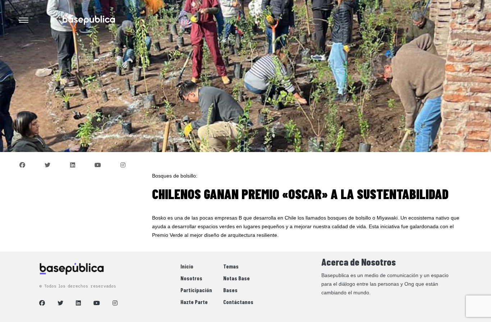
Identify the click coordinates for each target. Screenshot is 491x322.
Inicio (186, 266)
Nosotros (191, 278)
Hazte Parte (194, 302)
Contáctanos (238, 302)
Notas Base (236, 278)
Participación (196, 290)
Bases (230, 290)
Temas (231, 266)
